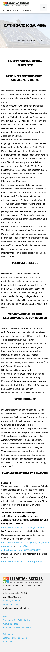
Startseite (11, 40)
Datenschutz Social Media (15, 638)
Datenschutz (9, 634)
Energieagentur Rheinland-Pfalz (17, 627)
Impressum (8, 641)
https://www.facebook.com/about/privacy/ (21, 561)
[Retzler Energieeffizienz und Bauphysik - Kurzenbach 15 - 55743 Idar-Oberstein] (16, 4)
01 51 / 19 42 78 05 (29, 10)
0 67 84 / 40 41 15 (12, 10)
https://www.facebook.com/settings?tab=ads (22, 527)
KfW (5, 616)
